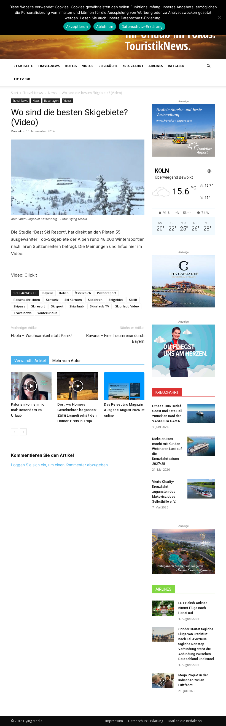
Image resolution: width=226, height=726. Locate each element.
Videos (87, 66)
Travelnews (22, 313)
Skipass (19, 306)
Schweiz (52, 300)
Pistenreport (106, 293)
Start (14, 92)
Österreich (83, 293)
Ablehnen (104, 26)
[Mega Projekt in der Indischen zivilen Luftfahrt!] (163, 680)
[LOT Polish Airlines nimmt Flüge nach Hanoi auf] (163, 608)
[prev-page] (14, 431)
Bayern (47, 293)
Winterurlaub (47, 313)
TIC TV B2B (22, 79)
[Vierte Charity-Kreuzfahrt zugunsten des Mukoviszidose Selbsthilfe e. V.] (201, 489)
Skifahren (95, 300)
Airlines (156, 66)
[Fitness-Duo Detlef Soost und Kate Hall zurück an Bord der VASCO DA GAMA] (201, 413)
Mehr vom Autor (66, 360)
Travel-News (49, 66)
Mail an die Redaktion (185, 721)
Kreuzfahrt (133, 66)
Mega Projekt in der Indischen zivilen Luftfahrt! (193, 680)
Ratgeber (176, 66)
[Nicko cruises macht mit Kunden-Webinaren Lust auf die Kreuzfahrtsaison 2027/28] (201, 446)
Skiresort (38, 306)
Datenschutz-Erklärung (145, 721)
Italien (64, 293)
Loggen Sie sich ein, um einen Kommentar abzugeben (59, 464)
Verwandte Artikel (30, 360)
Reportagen (51, 101)
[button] (208, 66)
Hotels (71, 66)
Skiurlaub (76, 306)
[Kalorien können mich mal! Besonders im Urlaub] (31, 386)
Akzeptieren (77, 26)
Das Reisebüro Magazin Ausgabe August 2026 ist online (124, 409)
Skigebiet (116, 300)
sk (20, 131)
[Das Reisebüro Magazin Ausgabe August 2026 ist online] (124, 386)
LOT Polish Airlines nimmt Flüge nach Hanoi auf (193, 608)
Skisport (57, 306)
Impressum (114, 721)
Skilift (133, 300)
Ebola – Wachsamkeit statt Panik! (41, 335)
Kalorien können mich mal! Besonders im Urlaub (28, 409)
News (52, 92)
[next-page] (23, 431)
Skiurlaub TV (99, 306)
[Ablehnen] (219, 17)
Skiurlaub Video (127, 306)
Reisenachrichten (27, 300)
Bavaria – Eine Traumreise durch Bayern (115, 338)
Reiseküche (107, 66)
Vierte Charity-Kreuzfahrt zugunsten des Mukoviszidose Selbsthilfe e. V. (164, 491)
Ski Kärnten (73, 300)
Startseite (23, 66)
